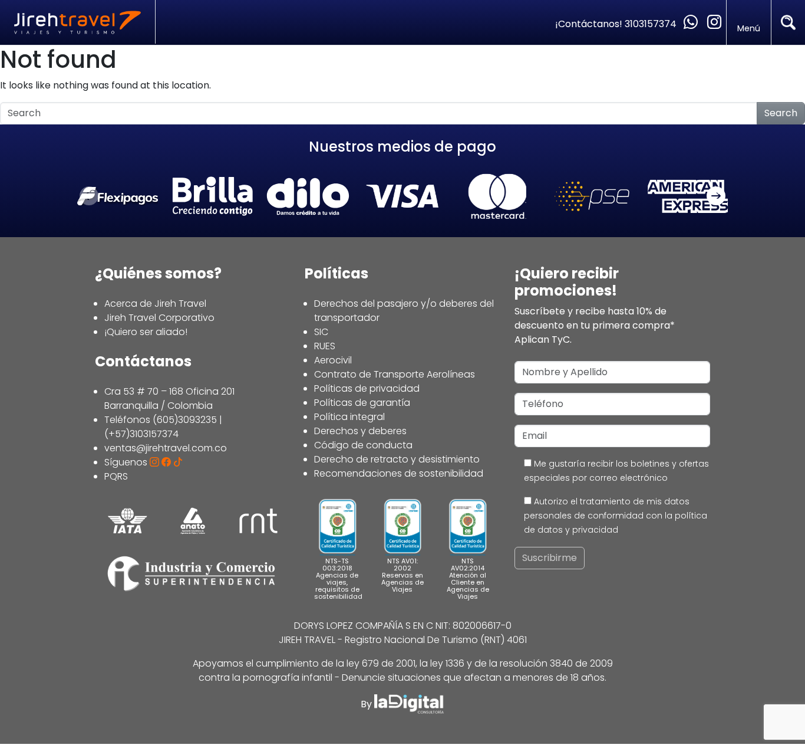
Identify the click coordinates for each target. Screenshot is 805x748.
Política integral (349, 417)
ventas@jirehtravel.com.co (165, 448)
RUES (324, 346)
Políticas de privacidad (367, 388)
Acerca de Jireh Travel (155, 303)
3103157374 (652, 24)
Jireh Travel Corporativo (159, 317)
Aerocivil (333, 360)
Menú (748, 28)
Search (780, 113)
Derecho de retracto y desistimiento (397, 459)
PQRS (116, 476)
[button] (716, 196)
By (367, 704)
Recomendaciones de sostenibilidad (398, 473)
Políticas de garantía (362, 402)
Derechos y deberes (360, 431)
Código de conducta (363, 445)
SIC (321, 332)
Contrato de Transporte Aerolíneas (394, 374)
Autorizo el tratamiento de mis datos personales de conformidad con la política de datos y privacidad (615, 516)
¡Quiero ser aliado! (145, 332)
